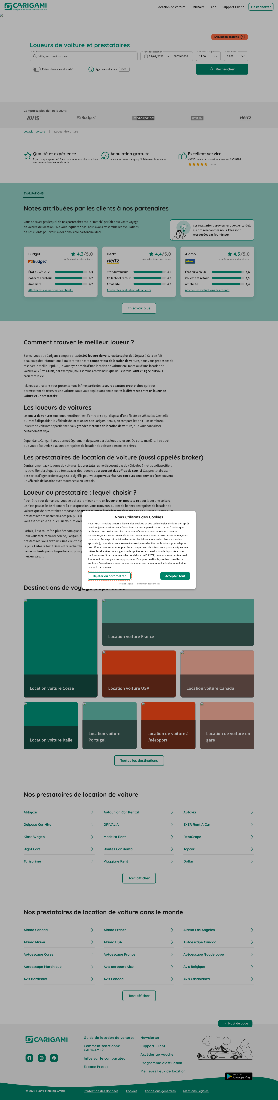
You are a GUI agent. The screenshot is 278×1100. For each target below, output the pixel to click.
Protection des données (148, 583)
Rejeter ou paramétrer (109, 576)
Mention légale (126, 583)
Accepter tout (175, 576)
